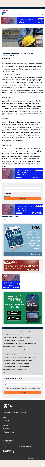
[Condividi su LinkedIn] (6, 61)
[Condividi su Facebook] (4, 61)
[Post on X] (3, 61)
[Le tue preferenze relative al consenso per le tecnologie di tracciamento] (43, 465)
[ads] (22, 23)
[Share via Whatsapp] (8, 61)
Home (3, 50)
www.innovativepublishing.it (8, 440)
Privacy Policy (31, 458)
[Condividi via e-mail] (10, 61)
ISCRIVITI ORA (22, 198)
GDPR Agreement (7, 193)
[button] (41, 13)
